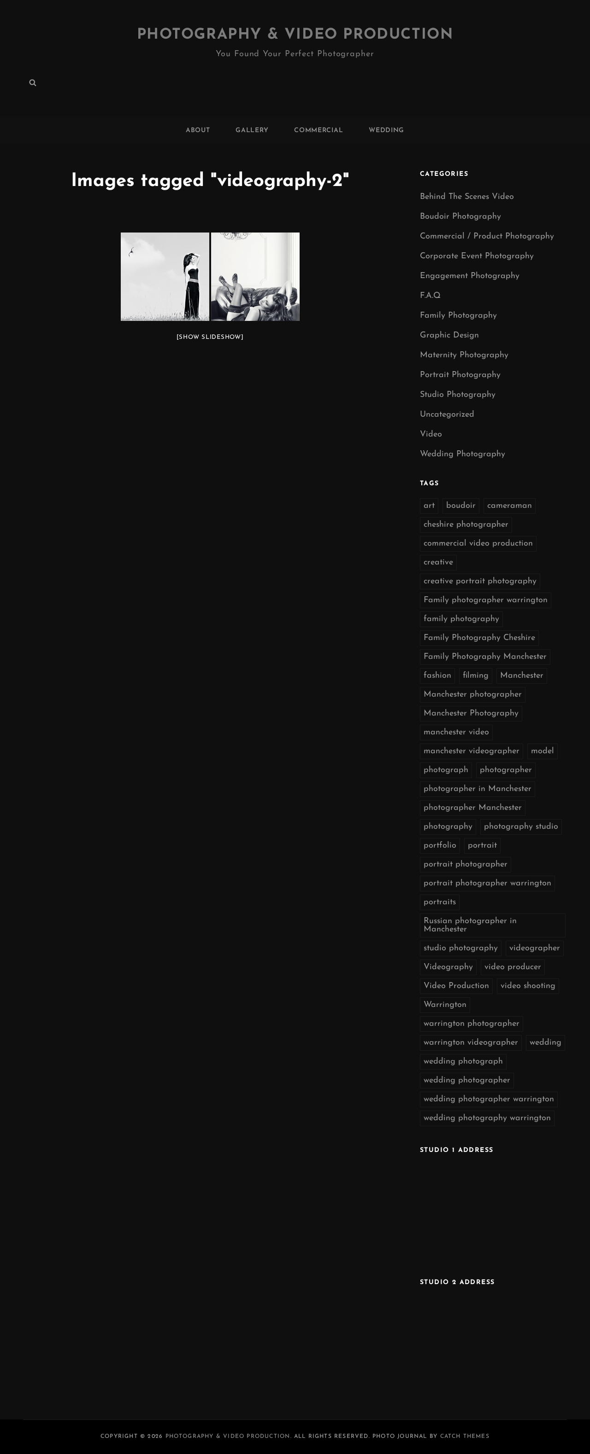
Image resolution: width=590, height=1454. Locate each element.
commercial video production (478, 544)
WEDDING (386, 130)
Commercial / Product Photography (487, 237)
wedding (545, 1043)
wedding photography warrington (487, 1118)
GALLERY (252, 130)
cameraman (509, 506)
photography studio (521, 827)
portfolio (440, 846)
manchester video (456, 732)
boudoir (461, 506)
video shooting (528, 986)
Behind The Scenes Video (467, 197)
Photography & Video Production (295, 35)
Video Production (456, 986)
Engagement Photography (469, 276)
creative (438, 562)
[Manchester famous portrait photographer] (165, 277)
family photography (461, 619)
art (429, 506)
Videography (448, 967)
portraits (440, 902)
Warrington (445, 1005)
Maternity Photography (464, 355)
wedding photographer (467, 1080)
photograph (446, 770)
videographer (534, 948)
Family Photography (458, 316)
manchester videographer (471, 751)
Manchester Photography (471, 714)
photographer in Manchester (477, 789)
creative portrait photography (480, 581)
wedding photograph (463, 1062)
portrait (482, 846)
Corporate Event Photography (477, 256)
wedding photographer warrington (489, 1099)
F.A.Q (430, 296)
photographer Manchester (473, 808)
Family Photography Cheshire (479, 638)
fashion (437, 676)
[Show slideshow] (210, 337)
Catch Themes (465, 1436)
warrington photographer (471, 1024)
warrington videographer (471, 1043)
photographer (506, 770)
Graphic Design (449, 336)
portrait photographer (465, 865)
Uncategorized (447, 415)
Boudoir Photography (460, 217)
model (542, 751)
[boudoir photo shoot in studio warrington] (255, 277)
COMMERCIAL (318, 130)
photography (448, 827)
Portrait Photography (460, 375)
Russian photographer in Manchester (470, 925)
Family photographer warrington (486, 600)
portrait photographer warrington (487, 883)
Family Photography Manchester (485, 657)
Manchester (521, 676)
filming (476, 676)
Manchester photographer (473, 695)
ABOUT (198, 130)
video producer (512, 967)
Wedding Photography (462, 454)
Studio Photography (458, 395)
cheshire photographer (466, 525)
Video (431, 434)
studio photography (461, 948)
